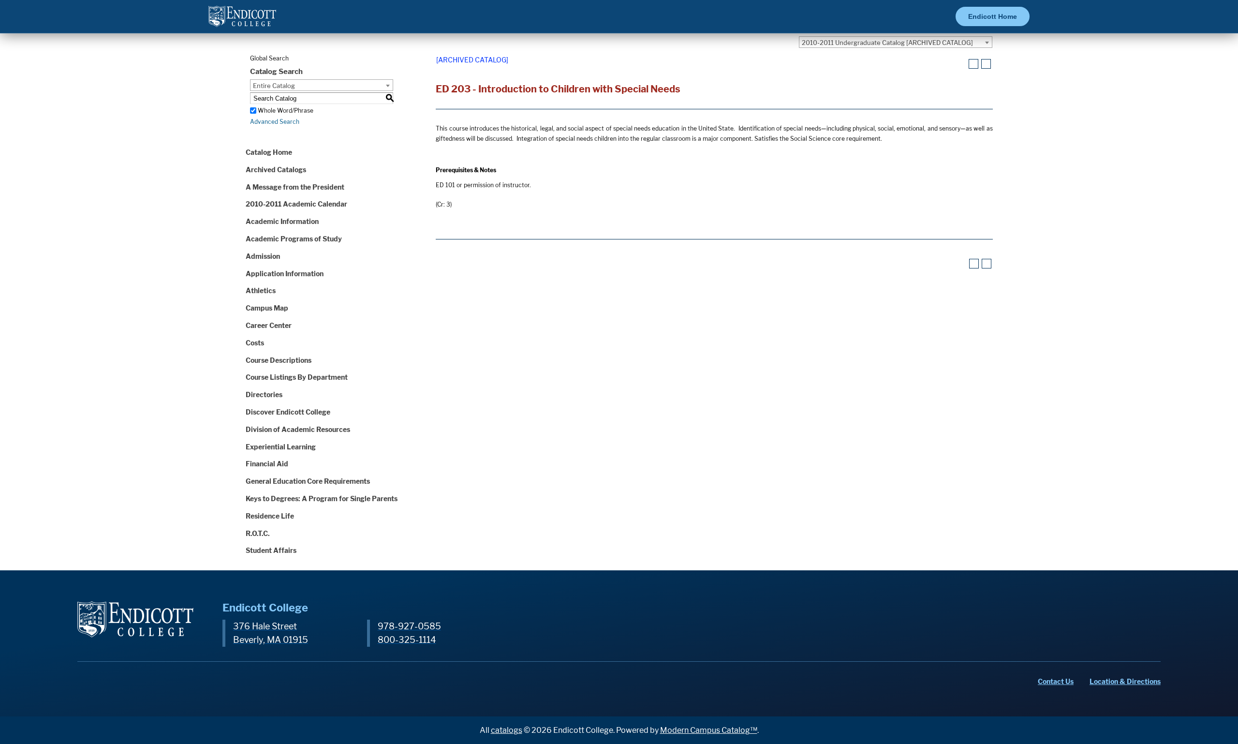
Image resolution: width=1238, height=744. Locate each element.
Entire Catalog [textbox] (274, 85)
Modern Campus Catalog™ (708, 730)
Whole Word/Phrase (285, 110)
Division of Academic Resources (298, 429)
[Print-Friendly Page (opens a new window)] (973, 64)
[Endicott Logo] (242, 20)
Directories (264, 394)
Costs (255, 343)
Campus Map (267, 308)
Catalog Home (269, 152)
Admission (263, 256)
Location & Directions (1125, 681)
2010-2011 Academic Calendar (296, 204)
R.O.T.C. (258, 533)
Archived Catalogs (276, 169)
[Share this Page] (961, 64)
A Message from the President (295, 187)
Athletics (261, 290)
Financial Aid (267, 464)
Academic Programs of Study (294, 239)
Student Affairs (271, 550)
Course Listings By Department (297, 377)
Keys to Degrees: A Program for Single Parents (322, 498)
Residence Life (270, 516)
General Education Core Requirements (308, 481)
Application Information (285, 273)
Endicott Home (992, 16)
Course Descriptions (278, 360)
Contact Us (1056, 681)
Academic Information (282, 221)
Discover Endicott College (288, 412)
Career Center (269, 325)
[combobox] (895, 42)
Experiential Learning (281, 447)
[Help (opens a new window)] (986, 64)
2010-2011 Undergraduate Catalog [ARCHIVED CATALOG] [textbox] (887, 42)
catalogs (506, 730)
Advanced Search (274, 121)
